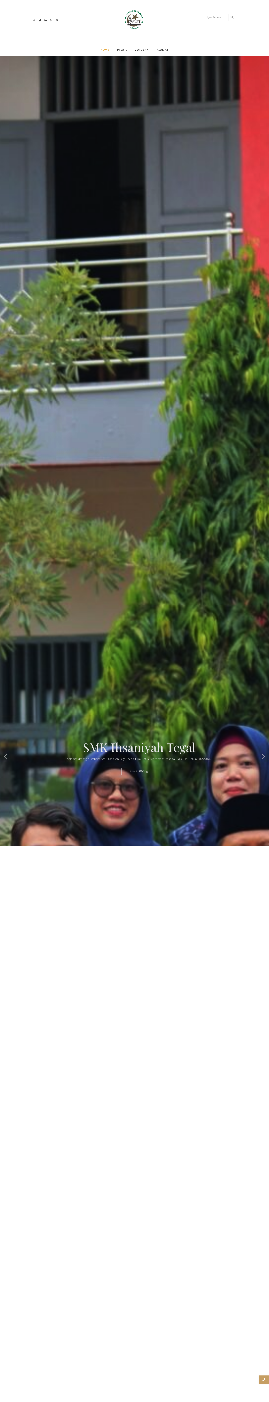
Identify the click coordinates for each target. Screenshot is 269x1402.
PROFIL (122, 50)
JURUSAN (142, 50)
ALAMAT (162, 50)
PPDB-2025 (138, 770)
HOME (104, 50)
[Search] (232, 17)
